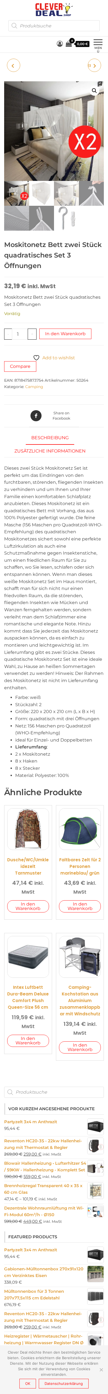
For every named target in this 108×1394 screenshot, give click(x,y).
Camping (34, 386)
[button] (94, 91)
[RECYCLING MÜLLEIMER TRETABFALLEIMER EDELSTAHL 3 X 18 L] (13, 65)
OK (27, 1383)
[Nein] (101, 1369)
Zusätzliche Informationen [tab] (50, 451)
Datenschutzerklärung (64, 1383)
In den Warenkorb (65, 333)
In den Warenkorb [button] (28, 906)
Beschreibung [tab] (50, 437)
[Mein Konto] (60, 44)
